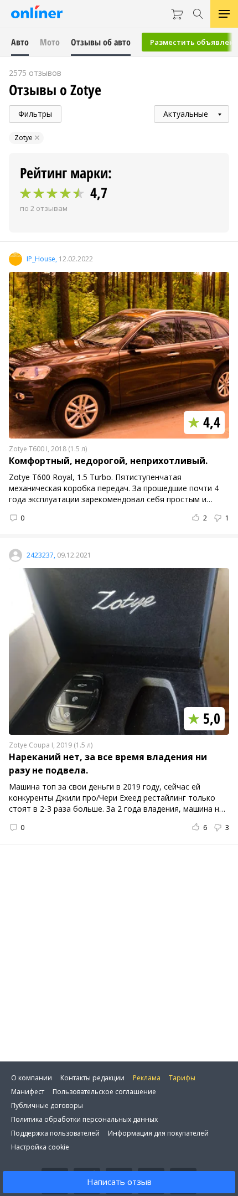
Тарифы (182, 1077)
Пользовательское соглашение (104, 1091)
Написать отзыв (119, 1181)
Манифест (27, 1091)
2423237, (41, 555)
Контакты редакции (92, 1077)
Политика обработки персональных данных (84, 1119)
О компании (31, 1077)
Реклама (147, 1077)
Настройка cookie (40, 1147)
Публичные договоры (47, 1105)
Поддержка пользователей (55, 1133)
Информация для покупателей (158, 1133)
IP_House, (42, 259)
